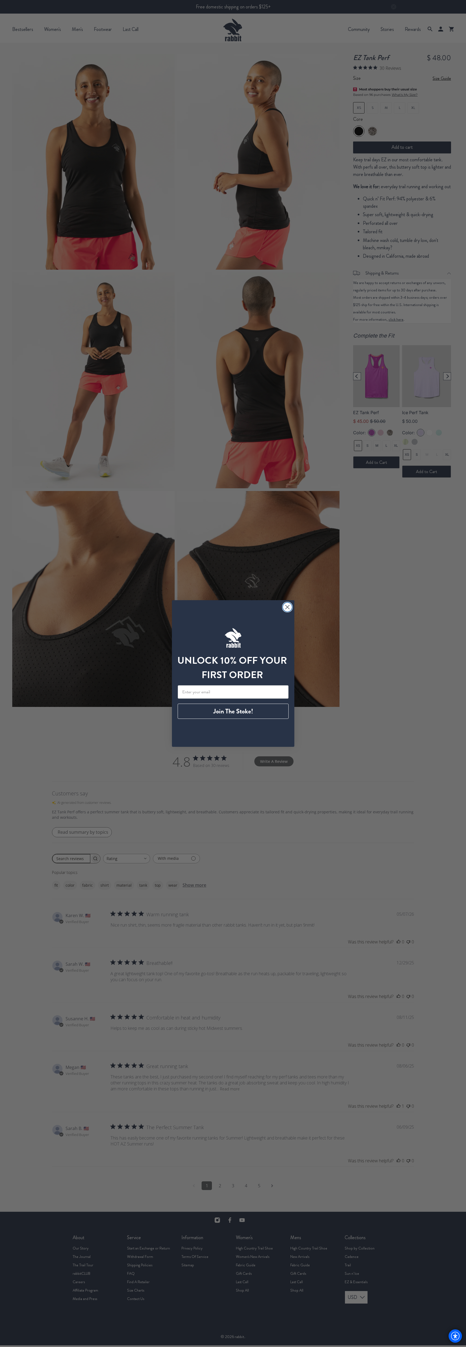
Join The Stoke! (233, 711)
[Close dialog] (287, 607)
